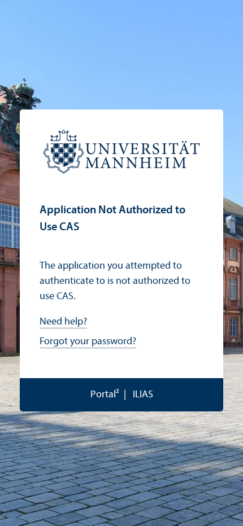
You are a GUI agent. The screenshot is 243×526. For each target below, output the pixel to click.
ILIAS (143, 394)
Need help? (63, 322)
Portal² (104, 394)
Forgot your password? (88, 341)
